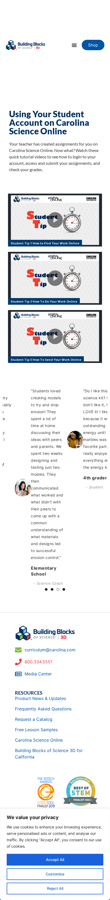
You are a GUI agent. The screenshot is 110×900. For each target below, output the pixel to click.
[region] (55, 854)
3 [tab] (58, 589)
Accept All (55, 859)
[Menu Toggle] (74, 45)
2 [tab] (52, 589)
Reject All (55, 888)
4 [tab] (63, 589)
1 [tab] (46, 589)
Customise (55, 874)
